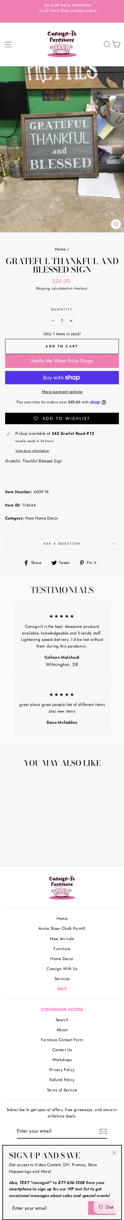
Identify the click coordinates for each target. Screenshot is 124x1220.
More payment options (62, 392)
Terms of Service (62, 1090)
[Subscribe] (103, 1131)
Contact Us (62, 1050)
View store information (32, 450)
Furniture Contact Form (62, 1040)
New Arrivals (62, 939)
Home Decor (61, 959)
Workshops (62, 1060)
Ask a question (62, 543)
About (62, 1030)
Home (60, 249)
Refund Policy (61, 1080)
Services (62, 979)
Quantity (62, 309)
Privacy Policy (62, 1070)
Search (62, 1020)
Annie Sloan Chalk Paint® (62, 928)
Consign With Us (62, 969)
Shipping (43, 288)
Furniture (62, 949)
